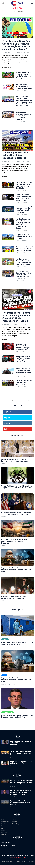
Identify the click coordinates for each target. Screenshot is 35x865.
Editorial (3, 834)
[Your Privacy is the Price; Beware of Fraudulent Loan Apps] (8, 88)
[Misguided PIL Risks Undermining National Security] (8, 238)
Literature (4, 832)
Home (13, 11)
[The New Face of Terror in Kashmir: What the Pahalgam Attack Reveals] (8, 348)
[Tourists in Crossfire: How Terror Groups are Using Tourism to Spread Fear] (8, 360)
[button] (5, 3)
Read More (5, 67)
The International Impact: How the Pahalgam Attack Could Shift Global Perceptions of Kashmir (16, 317)
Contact (31, 861)
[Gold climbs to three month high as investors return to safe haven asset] (17, 448)
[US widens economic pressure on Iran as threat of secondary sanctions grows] (17, 501)
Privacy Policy (20, 861)
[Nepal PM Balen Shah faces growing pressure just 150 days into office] (17, 585)
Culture (3, 830)
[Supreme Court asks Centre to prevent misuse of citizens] (17, 557)
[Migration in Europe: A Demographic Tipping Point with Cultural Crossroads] (8, 210)
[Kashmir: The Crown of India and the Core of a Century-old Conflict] (8, 250)
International (5, 822)
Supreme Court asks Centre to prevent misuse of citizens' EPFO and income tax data (16, 679)
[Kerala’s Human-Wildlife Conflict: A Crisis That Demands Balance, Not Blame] (8, 263)
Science (14, 822)
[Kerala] (8, 223)
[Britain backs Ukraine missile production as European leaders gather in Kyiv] (17, 698)
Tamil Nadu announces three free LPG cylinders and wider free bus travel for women (20, 753)
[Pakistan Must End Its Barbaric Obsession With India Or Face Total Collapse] (8, 186)
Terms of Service (6, 861)
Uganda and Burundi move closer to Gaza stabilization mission (20, 802)
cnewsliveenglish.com (18, 857)
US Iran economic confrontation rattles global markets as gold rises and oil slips (22, 782)
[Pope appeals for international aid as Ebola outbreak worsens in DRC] (17, 625)
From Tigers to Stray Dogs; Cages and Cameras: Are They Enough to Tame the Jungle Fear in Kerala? (17, 45)
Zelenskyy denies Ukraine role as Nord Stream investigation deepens (21, 742)
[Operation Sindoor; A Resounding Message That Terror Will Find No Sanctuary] (8, 198)
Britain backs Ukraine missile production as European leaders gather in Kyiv (20, 792)
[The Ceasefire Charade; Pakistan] (8, 116)
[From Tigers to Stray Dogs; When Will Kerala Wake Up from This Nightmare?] (8, 76)
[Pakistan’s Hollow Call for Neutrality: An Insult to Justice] (8, 384)
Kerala (3, 824)
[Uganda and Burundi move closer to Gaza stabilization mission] (5, 804)
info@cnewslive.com (8, 846)
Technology (15, 824)
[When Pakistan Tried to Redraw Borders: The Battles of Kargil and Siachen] (8, 372)
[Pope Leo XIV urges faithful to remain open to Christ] (5, 764)
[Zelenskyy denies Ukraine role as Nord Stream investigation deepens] (5, 744)
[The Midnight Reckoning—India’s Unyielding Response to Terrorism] (17, 140)
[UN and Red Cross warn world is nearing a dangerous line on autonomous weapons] (17, 475)
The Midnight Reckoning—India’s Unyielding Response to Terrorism (16, 155)
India (2, 826)
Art (2, 828)
